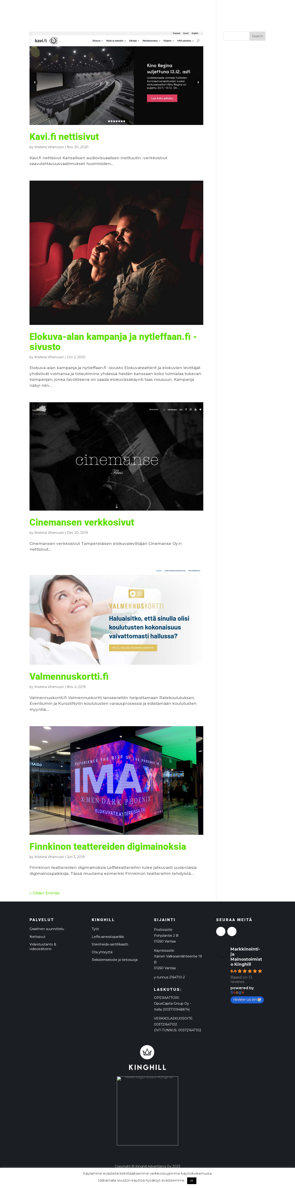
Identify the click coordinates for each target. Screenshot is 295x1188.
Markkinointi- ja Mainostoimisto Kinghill (246, 957)
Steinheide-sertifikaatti (110, 944)
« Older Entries (45, 893)
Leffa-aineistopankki (108, 937)
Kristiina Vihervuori (49, 147)
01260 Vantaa (165, 968)
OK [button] (192, 1180)
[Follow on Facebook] (220, 931)
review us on (245, 999)
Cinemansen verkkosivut (82, 522)
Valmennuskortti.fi (69, 676)
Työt (95, 929)
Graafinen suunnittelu (47, 929)
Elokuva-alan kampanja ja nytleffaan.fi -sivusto (113, 341)
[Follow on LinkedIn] (231, 931)
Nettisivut (37, 937)
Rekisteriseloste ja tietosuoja (115, 960)
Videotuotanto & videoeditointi (43, 946)
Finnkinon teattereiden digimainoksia (108, 846)
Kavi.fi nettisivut (64, 136)
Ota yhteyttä (102, 952)
